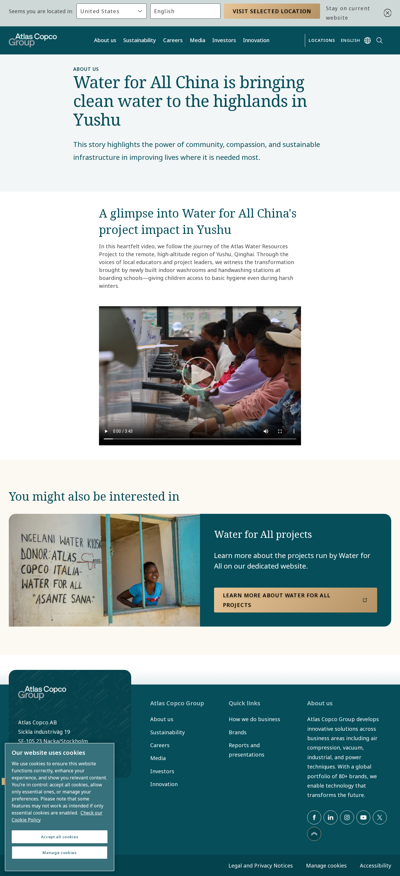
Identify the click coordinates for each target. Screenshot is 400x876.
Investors (224, 40)
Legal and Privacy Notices (260, 865)
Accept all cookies (59, 836)
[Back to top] (314, 834)
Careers (173, 40)
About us (105, 40)
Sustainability (139, 40)
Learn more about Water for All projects (276, 600)
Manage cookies (326, 865)
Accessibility (375, 865)
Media (197, 40)
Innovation (256, 40)
